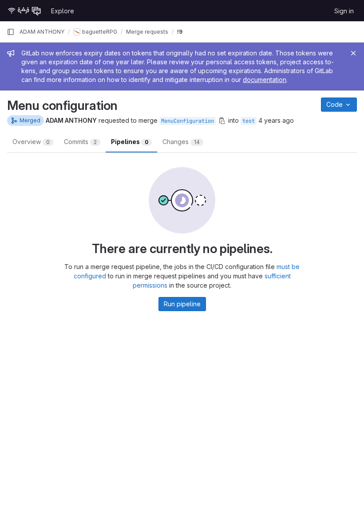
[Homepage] (24, 11)
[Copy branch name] (222, 120)
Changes (181, 141)
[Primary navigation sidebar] (11, 32)
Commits (80, 141)
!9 (179, 31)
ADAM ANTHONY (42, 31)
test (248, 121)
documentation (264, 79)
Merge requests (147, 31)
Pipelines (129, 141)
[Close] (353, 53)
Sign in (344, 11)
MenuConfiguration (187, 121)
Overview (31, 141)
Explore (62, 11)
